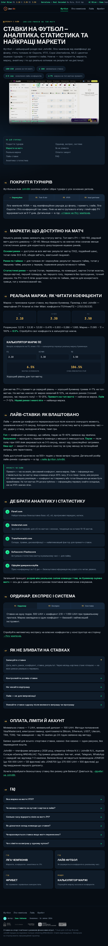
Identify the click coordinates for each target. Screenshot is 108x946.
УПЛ (66, 197)
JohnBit (26, 189)
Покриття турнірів (14, 144)
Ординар (20, 606)
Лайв (91, 9)
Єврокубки (16, 197)
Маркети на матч (14, 148)
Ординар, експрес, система (68, 144)
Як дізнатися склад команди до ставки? (28, 825)
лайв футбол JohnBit (52, 459)
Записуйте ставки (16, 660)
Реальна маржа (13, 152)
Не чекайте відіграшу (18, 687)
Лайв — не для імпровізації (21, 696)
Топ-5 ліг (41, 197)
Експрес (54, 606)
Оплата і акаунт (63, 152)
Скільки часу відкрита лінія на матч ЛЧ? (28, 816)
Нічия (41, 352)
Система (88, 606)
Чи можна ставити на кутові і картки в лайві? (30, 808)
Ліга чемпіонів (78, 9)
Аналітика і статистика (17, 160)
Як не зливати (62, 148)
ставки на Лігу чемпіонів (75, 213)
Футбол (64, 9)
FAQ (57, 156)
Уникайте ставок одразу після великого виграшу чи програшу (40, 704)
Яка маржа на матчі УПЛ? (20, 799)
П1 (8, 352)
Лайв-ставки (12, 156)
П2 (72, 352)
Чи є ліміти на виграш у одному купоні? (27, 843)
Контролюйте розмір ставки (21, 678)
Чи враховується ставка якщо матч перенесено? (33, 834)
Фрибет (101, 9)
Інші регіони (92, 197)
